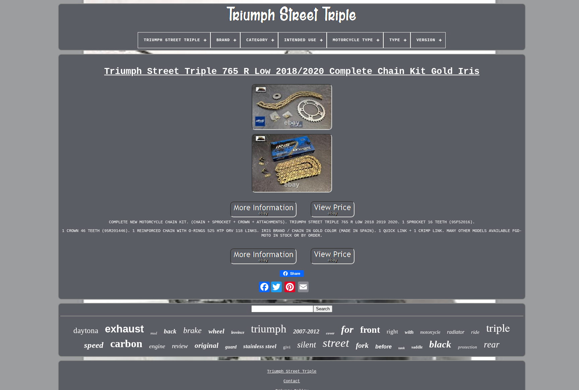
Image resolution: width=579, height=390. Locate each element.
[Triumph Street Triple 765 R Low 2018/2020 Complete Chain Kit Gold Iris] (292, 108)
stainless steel (259, 346)
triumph (268, 329)
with (409, 332)
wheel (216, 331)
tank (401, 348)
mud (153, 333)
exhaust (124, 329)
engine (157, 346)
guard (231, 346)
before (383, 346)
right (392, 331)
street (336, 342)
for (347, 329)
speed (94, 344)
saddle (417, 347)
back (170, 331)
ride (475, 332)
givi (287, 346)
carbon (126, 343)
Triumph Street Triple (291, 371)
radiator (455, 332)
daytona (85, 330)
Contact (291, 381)
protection (467, 346)
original (206, 345)
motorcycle (430, 332)
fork (362, 345)
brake (192, 330)
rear (492, 344)
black (440, 344)
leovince (237, 332)
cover (330, 333)
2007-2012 (306, 331)
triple (498, 327)
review (180, 345)
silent (306, 344)
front (370, 329)
